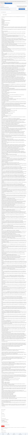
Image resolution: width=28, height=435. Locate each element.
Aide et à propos (3, 414)
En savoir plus (2, 3)
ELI (1, 417)
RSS (1, 412)
